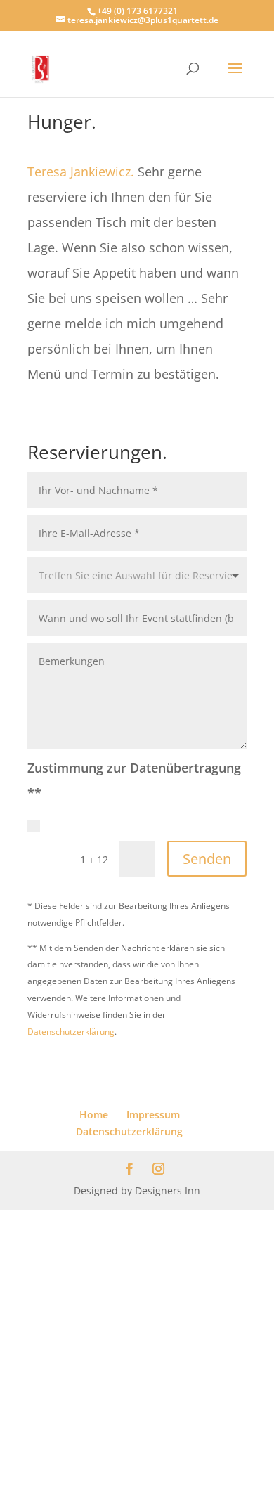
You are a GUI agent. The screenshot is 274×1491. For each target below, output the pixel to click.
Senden (207, 858)
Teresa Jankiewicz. (80, 171)
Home (93, 1114)
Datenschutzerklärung (71, 1032)
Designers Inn (167, 1190)
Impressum (153, 1114)
